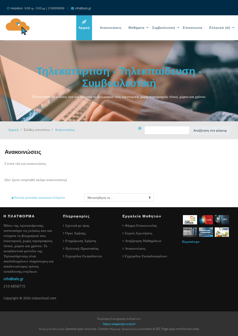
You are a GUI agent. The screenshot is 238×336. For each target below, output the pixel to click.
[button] (141, 130)
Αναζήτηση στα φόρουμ (210, 130)
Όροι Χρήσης (75, 233)
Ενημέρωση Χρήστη (80, 240)
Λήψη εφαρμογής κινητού (119, 324)
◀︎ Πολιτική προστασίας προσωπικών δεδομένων (38, 197)
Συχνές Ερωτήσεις (138, 233)
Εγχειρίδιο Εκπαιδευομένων (146, 256)
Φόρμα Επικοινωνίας (141, 225)
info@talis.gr (13, 278)
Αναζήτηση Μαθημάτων (143, 240)
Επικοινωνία (192, 27)
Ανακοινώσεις (111, 27)
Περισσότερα (190, 241)
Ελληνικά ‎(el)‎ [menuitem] (219, 27)
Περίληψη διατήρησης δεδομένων (119, 319)
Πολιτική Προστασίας (82, 248)
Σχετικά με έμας (77, 225)
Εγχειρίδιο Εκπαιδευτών (83, 256)
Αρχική (13, 129)
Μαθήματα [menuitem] (137, 27)
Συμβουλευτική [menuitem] (163, 27)
